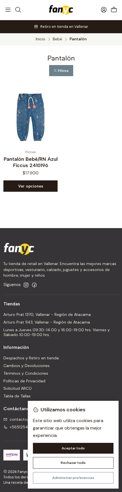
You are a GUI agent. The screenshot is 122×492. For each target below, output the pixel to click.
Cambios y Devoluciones (26, 365)
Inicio (40, 39)
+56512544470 (24, 427)
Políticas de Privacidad (24, 380)
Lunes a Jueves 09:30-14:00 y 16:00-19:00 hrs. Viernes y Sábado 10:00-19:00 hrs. (56, 332)
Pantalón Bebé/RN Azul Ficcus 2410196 (31, 162)
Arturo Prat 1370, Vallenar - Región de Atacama (47, 314)
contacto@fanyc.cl (27, 419)
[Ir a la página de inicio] (61, 10)
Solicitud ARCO (17, 388)
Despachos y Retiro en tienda (31, 357)
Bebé (57, 39)
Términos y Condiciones (25, 373)
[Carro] (114, 10)
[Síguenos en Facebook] (34, 285)
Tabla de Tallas (17, 396)
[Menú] (7, 10)
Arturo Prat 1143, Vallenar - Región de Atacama (46, 322)
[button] (61, 70)
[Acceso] (103, 10)
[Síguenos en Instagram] (26, 285)
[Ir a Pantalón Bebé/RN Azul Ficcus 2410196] (30, 116)
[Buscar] (17, 10)
